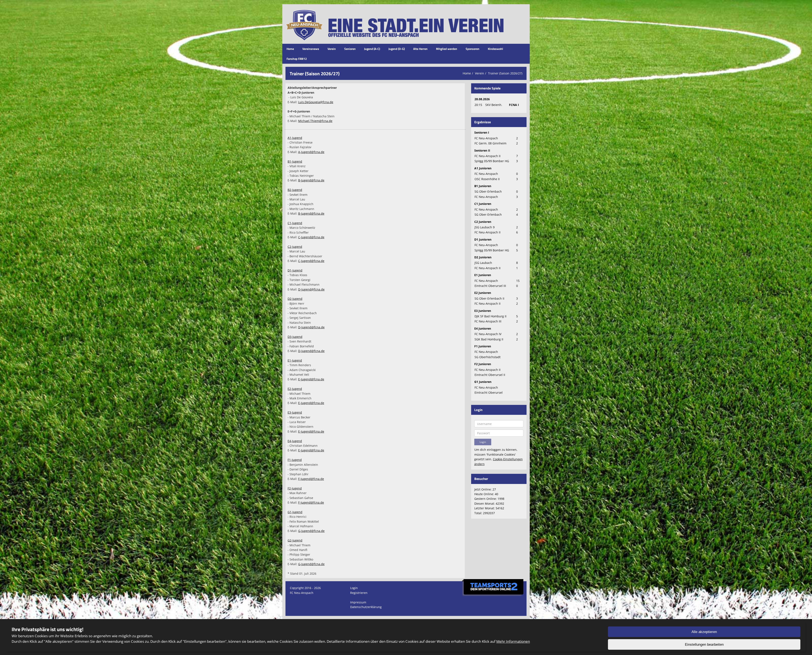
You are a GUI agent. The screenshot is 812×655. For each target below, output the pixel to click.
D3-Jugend (295, 337)
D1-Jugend (295, 270)
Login (354, 588)
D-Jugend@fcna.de (311, 289)
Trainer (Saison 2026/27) (505, 73)
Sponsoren (472, 49)
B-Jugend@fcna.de (311, 180)
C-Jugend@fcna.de (311, 237)
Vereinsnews (310, 49)
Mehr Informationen (513, 641)
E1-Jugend (295, 360)
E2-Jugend (295, 389)
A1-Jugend (295, 138)
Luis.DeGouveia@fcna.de (315, 102)
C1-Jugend (295, 223)
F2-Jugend (295, 488)
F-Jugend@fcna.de (311, 479)
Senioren (350, 49)
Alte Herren (420, 49)
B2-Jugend (295, 190)
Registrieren (359, 593)
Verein (332, 49)
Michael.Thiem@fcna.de (315, 121)
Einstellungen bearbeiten (704, 645)
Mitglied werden (446, 49)
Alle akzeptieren (704, 632)
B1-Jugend (295, 161)
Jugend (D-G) (396, 49)
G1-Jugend (295, 512)
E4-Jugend (295, 441)
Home (290, 49)
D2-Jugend (295, 299)
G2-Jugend (295, 540)
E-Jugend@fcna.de (311, 379)
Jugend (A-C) (372, 49)
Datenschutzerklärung (366, 607)
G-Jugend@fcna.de (311, 531)
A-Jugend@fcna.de (311, 152)
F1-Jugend (295, 460)
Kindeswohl (495, 49)
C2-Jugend (295, 247)
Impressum (358, 602)
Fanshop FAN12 (297, 58)
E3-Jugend (295, 412)
